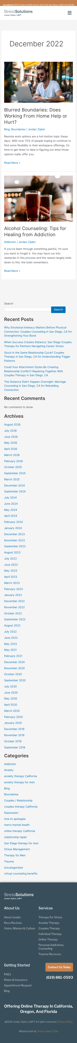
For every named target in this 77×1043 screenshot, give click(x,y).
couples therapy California (21, 806)
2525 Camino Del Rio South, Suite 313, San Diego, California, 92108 (44, 5)
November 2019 (14, 735)
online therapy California (19, 831)
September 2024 (15, 491)
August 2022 (12, 625)
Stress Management (17, 849)
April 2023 (10, 576)
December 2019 (14, 729)
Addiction (10, 242)
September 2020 (15, 680)
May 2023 (10, 570)
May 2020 (10, 698)
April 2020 (10, 704)
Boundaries (18, 129)
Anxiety (9, 770)
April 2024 (10, 515)
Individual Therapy (50, 933)
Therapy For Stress (50, 917)
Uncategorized (13, 867)
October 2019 (13, 741)
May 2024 (10, 509)
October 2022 (13, 613)
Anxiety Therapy (48, 922)
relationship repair (15, 837)
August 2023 (12, 552)
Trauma (9, 861)
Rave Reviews (13, 922)
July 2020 (10, 686)
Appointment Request (18, 985)
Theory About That (47, 1031)
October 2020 (13, 674)
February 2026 (13, 461)
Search (8, 303)
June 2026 (11, 436)
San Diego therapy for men (21, 843)
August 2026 (12, 424)
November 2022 (14, 607)
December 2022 (14, 601)
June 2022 (11, 637)
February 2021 (13, 656)
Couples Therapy (49, 928)
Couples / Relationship (18, 800)
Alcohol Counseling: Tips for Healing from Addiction (35, 231)
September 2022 (14, 619)
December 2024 (14, 485)
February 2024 (13, 521)
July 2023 (10, 558)
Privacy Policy (65, 1021)
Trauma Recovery (49, 954)
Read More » (12, 162)
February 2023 (13, 589)
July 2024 (10, 497)
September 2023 (15, 546)
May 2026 (10, 442)
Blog (7, 129)
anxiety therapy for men (19, 782)
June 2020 (11, 692)
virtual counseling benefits (21, 873)
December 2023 (14, 534)
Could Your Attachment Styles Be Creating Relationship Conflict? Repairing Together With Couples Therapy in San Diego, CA (33, 371)
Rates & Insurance (15, 979)
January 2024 (13, 528)
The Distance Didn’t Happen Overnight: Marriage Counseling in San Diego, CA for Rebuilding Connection (35, 385)
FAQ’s (7, 974)
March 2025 (12, 479)
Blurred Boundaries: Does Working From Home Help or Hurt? (35, 116)
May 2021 (10, 649)
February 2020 (13, 716)
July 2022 (10, 631)
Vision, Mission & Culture (19, 928)
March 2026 (12, 455)
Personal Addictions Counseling (51, 946)
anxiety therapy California (20, 776)
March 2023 (12, 582)
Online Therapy (48, 939)
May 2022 (10, 643)
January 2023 (13, 595)
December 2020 (14, 662)
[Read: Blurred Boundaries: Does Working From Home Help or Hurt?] (38, 82)
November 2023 (14, 540)
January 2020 (13, 722)
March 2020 (12, 710)
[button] (69, 12)
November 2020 (14, 668)
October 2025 (13, 467)
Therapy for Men (14, 855)
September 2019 (14, 747)
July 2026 (10, 430)
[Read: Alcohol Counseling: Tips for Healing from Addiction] (38, 198)
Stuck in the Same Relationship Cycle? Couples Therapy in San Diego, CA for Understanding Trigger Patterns (37, 356)
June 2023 (11, 564)
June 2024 (11, 503)
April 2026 (10, 448)
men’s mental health (17, 824)
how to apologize (15, 818)
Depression (11, 812)
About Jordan (12, 917)
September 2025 (14, 473)
